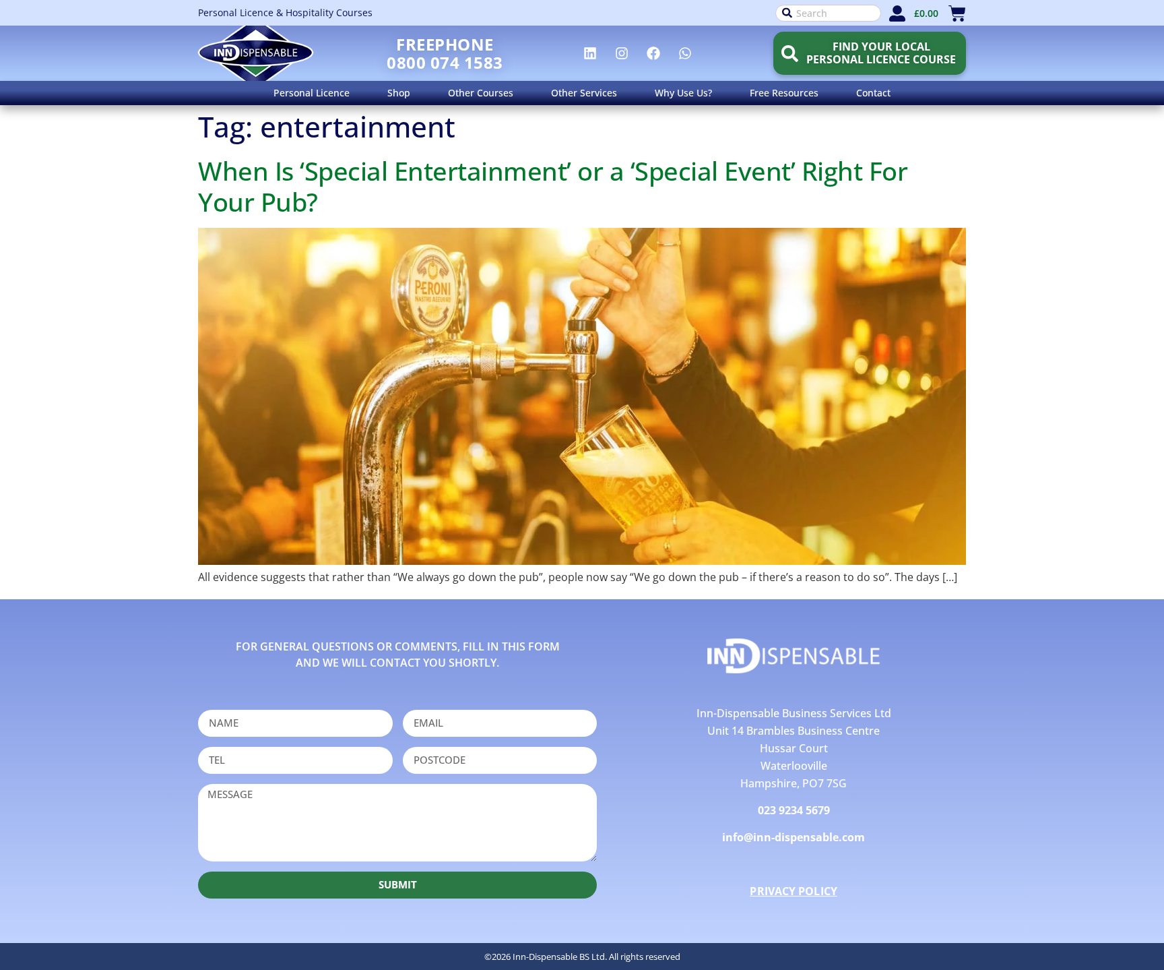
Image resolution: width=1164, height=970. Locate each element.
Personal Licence (311, 92)
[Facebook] (653, 53)
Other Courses (480, 92)
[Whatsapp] (685, 53)
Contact (873, 92)
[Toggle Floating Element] (1115, 934)
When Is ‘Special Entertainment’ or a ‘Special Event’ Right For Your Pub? (552, 186)
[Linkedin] (590, 53)
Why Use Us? (683, 92)
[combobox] (828, 13)
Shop (398, 92)
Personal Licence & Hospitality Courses (285, 12)
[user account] (897, 13)
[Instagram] (621, 53)
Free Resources (784, 92)
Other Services (584, 92)
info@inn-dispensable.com (793, 837)
